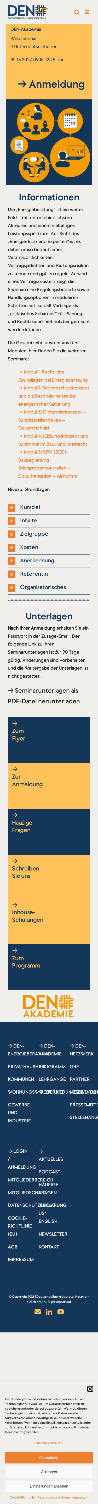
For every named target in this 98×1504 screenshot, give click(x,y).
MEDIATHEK (82, 1092)
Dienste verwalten (49, 1443)
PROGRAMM (52, 1067)
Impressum (80, 1497)
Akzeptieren (49, 1457)
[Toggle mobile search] (76, 12)
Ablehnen (49, 1471)
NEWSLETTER (53, 1234)
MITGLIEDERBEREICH (30, 1180)
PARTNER (80, 1079)
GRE (74, 1067)
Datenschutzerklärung (53, 1497)
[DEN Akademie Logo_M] (49, 997)
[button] (90, 1389)
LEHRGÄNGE (52, 1079)
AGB (13, 1247)
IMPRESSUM (21, 1259)
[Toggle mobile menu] (87, 12)
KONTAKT (49, 1247)
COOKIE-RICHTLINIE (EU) (20, 1226)
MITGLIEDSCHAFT (27, 1193)
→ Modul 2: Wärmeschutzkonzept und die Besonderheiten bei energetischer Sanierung (53, 396)
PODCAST (49, 1172)
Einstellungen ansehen (49, 1486)
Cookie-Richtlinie (22, 1497)
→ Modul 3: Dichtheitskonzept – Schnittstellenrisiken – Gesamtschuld (52, 420)
